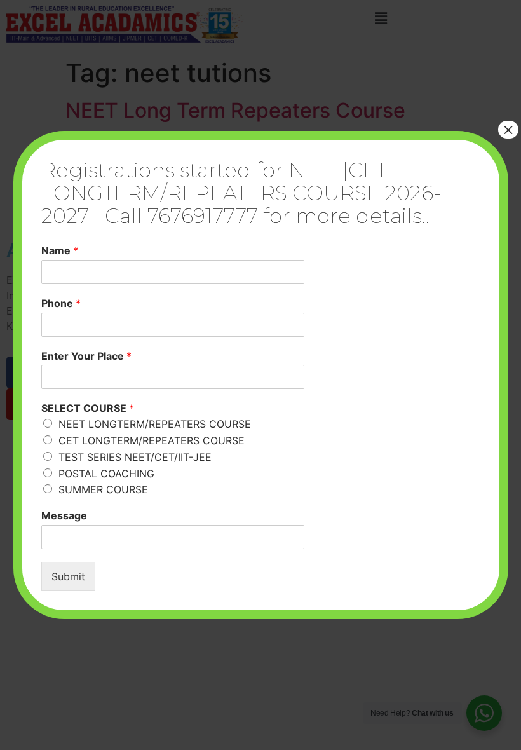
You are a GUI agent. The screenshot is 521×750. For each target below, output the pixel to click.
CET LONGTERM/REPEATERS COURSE (151, 440)
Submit (68, 576)
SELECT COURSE (87, 408)
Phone (61, 303)
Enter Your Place (86, 356)
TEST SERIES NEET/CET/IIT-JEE (135, 457)
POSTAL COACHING (106, 473)
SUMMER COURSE (103, 489)
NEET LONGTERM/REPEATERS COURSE (154, 424)
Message (64, 515)
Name (59, 250)
